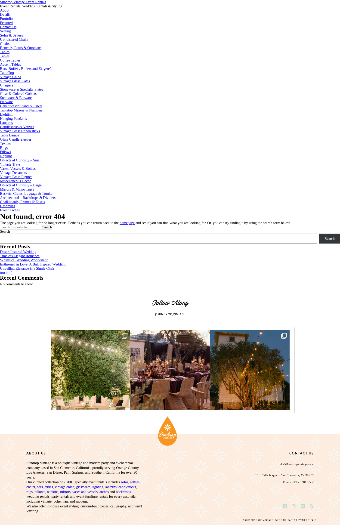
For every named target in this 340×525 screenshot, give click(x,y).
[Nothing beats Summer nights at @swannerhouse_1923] (249, 370)
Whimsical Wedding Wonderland (24, 260)
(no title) (6, 273)
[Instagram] (294, 506)
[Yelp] (311, 506)
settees (134, 482)
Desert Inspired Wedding (18, 252)
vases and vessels (85, 492)
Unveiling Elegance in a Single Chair (27, 268)
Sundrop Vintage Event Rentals (23, 2)
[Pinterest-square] (302, 506)
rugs (29, 492)
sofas (124, 482)
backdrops (123, 492)
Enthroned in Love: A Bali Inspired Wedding (32, 264)
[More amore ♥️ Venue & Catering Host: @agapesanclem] (170, 370)
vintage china (64, 487)
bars (40, 487)
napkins (52, 492)
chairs (30, 487)
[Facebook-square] (285, 506)
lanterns (111, 487)
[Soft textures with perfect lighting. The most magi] (90, 370)
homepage (127, 223)
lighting (97, 487)
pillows (39, 492)
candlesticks (127, 487)
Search (5, 231)
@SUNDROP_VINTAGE (170, 314)
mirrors (65, 492)
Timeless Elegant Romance (20, 256)
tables (49, 487)
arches (104, 492)
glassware (83, 487)
